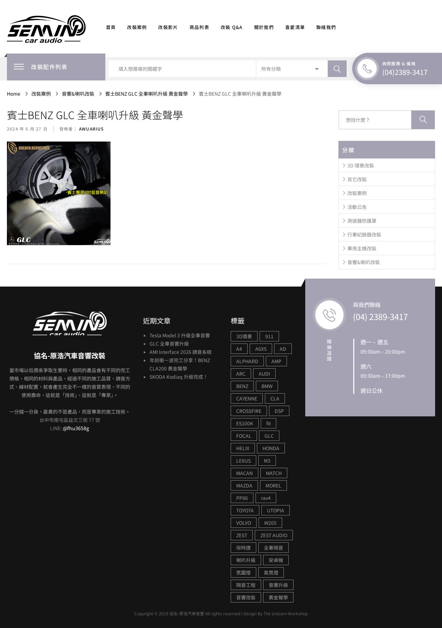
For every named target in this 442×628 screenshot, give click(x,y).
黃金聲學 (278, 597)
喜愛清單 (295, 27)
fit (268, 423)
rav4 (266, 497)
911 (269, 336)
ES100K (244, 423)
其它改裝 (357, 179)
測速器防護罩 (361, 220)
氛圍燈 (243, 572)
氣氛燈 (271, 572)
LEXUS (243, 460)
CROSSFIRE (248, 410)
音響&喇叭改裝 (363, 262)
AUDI (264, 373)
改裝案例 (137, 27)
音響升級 (278, 584)
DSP (279, 410)
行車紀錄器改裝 (364, 234)
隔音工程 (246, 584)
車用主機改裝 (361, 248)
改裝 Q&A (232, 27)
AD (283, 348)
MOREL (273, 485)
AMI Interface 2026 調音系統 (181, 351)
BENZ (242, 386)
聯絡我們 (326, 27)
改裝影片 (168, 27)
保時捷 (243, 547)
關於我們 (264, 27)
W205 (270, 522)
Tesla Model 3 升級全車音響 (180, 335)
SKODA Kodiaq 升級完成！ (179, 376)
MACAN (244, 473)
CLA (274, 398)
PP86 (242, 497)
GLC (269, 435)
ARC (241, 373)
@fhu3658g (76, 428)
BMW (266, 386)
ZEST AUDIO (273, 535)
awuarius (91, 129)
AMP (276, 361)
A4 (239, 348)
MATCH (274, 473)
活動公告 (357, 206)
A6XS (261, 348)
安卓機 (276, 560)
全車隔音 (273, 547)
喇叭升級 (246, 560)
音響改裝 (246, 597)
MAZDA (244, 485)
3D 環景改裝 (360, 165)
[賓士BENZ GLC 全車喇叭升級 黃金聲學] (58, 193)
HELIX (242, 448)
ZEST (241, 535)
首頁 (111, 27)
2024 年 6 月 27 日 (27, 129)
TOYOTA (245, 510)
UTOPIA (275, 510)
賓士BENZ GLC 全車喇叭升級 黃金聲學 (95, 114)
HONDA (270, 448)
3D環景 (244, 336)
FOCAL (243, 435)
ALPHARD (247, 361)
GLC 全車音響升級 (169, 343)
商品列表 (199, 27)
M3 (267, 460)
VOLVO (243, 522)
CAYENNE (246, 398)
